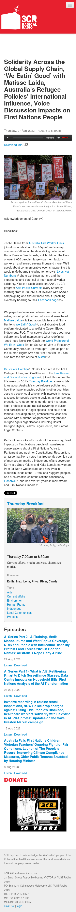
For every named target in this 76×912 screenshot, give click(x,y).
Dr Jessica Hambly (17, 369)
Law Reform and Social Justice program (37, 375)
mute (59, 137)
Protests (12, 617)
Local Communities (19, 613)
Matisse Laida (14, 320)
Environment (15, 600)
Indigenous (14, 608)
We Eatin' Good (26, 324)
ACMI (42, 357)
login (19, 906)
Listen (8, 665)
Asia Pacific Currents (28, 288)
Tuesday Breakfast (41, 381)
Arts (9, 592)
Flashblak (11, 481)
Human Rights (16, 604)
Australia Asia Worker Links (46, 243)
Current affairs (16, 596)
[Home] (19, 17)
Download (20, 665)
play (7, 138)
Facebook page (49, 300)
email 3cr (9, 906)
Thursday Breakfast (26, 503)
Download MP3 (14, 145)
